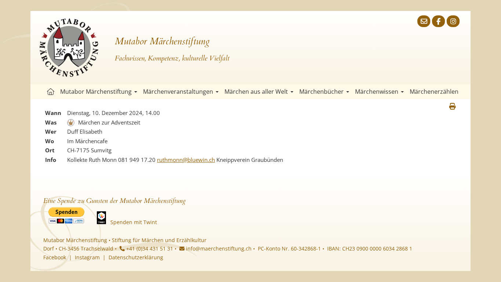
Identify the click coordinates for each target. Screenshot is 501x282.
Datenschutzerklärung (136, 257)
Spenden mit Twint (133, 222)
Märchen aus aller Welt (256, 92)
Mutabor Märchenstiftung (96, 92)
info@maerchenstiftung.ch (218, 248)
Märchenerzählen (434, 92)
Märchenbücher (321, 92)
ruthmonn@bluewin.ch (186, 159)
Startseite (50, 91)
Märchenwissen (376, 92)
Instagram (87, 257)
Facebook (54, 257)
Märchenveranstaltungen (178, 92)
